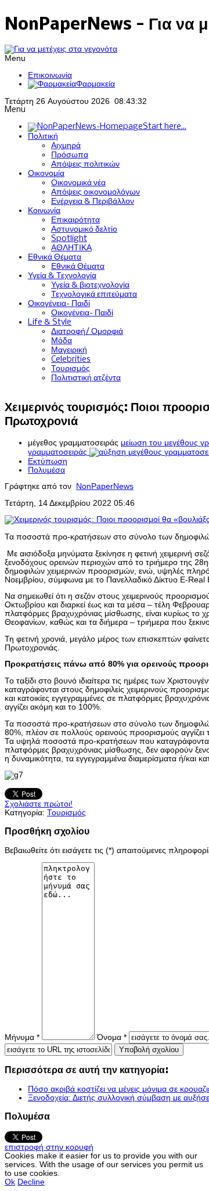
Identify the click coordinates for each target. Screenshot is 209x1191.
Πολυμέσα (46, 470)
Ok (10, 1182)
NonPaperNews (105, 486)
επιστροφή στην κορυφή (49, 1147)
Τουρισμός (66, 812)
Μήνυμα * (22, 1037)
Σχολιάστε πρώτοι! (39, 804)
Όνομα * (112, 1037)
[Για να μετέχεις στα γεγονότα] (61, 49)
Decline (31, 1182)
